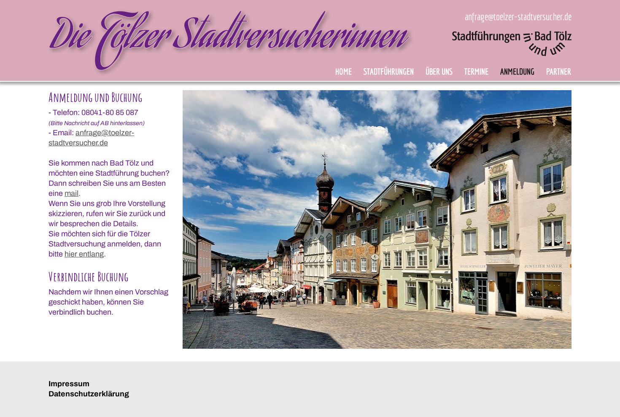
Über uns (439, 71)
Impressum (69, 384)
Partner (558, 71)
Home (343, 71)
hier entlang (84, 254)
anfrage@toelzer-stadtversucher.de (518, 16)
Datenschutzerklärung (89, 394)
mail (71, 193)
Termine (476, 71)
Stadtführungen (389, 71)
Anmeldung (517, 71)
